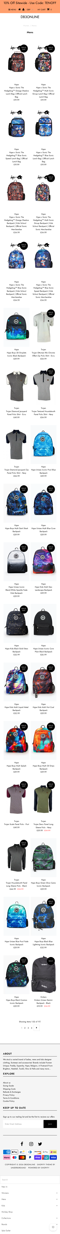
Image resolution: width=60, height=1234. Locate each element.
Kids (3, 1205)
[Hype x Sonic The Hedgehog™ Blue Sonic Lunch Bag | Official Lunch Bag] (43, 127)
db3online (30, 16)
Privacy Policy (8, 1095)
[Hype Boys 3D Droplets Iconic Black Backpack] (16, 327)
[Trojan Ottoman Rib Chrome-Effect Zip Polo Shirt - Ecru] (43, 327)
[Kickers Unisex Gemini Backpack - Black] (43, 974)
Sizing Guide (8, 1085)
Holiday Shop (7, 1211)
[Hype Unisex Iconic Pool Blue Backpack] (43, 444)
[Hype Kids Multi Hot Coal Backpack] (43, 682)
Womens (5, 1193)
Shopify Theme (44, 1164)
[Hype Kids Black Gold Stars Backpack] (16, 623)
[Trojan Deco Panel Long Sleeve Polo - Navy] (43, 799)
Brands (4, 1224)
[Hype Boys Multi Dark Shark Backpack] (16, 503)
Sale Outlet (6, 1230)
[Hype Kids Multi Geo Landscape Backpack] (43, 561)
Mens (4, 1199)
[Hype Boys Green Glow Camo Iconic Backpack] (43, 857)
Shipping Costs (9, 1088)
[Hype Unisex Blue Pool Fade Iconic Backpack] (16, 916)
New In (4, 1186)
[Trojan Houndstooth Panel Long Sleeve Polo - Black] (16, 857)
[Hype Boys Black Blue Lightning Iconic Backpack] (43, 916)
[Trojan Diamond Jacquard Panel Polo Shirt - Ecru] (16, 386)
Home (26, 25)
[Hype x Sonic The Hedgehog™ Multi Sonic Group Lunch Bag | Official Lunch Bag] (43, 62)
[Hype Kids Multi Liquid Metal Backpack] (16, 682)
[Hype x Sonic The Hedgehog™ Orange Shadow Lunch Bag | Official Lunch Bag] (16, 62)
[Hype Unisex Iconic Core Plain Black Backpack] (43, 623)
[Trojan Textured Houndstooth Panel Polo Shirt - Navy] (43, 386)
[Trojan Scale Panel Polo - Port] (16, 799)
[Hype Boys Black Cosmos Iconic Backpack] (16, 974)
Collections (6, 1218)
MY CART (45, 9)
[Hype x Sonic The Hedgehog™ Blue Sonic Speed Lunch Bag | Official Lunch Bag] (16, 127)
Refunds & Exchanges (12, 1092)
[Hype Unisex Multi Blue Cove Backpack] (43, 503)
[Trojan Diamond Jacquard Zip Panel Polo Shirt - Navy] (16, 444)
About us (6, 1082)
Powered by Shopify (38, 1167)
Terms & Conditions (11, 1098)
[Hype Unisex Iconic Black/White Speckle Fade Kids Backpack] (16, 561)
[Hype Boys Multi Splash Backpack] (16, 740)
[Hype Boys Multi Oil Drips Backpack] (43, 740)
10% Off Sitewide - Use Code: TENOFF (30, 3)
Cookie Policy (8, 1101)
